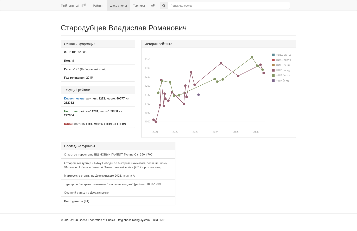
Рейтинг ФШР (73, 5)
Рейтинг (98, 5)
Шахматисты (118, 5)
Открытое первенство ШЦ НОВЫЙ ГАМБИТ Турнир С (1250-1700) (109, 154)
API (153, 5)
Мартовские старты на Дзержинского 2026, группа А (99, 175)
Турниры (139, 5)
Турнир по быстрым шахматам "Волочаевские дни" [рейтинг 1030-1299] (113, 184)
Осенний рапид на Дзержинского (86, 192)
